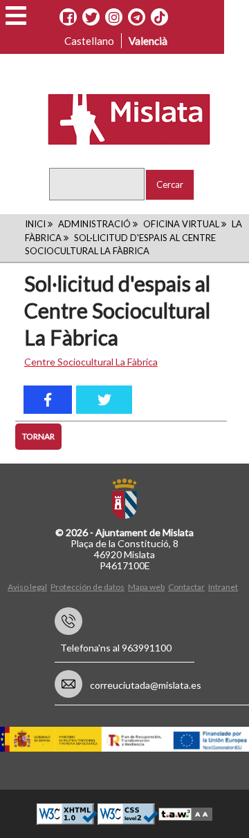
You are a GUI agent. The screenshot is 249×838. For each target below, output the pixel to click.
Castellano (89, 41)
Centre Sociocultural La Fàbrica (91, 362)
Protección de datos (87, 587)
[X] (91, 17)
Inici (35, 223)
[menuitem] (29, 586)
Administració (94, 223)
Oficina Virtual (181, 223)
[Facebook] (68, 17)
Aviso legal (27, 587)
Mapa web (146, 587)
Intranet (223, 587)
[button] (16, 15)
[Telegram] (136, 17)
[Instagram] (114, 17)
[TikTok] (159, 17)
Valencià (148, 41)
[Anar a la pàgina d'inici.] (120, 118)
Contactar (186, 587)
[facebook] (48, 399)
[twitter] (104, 399)
